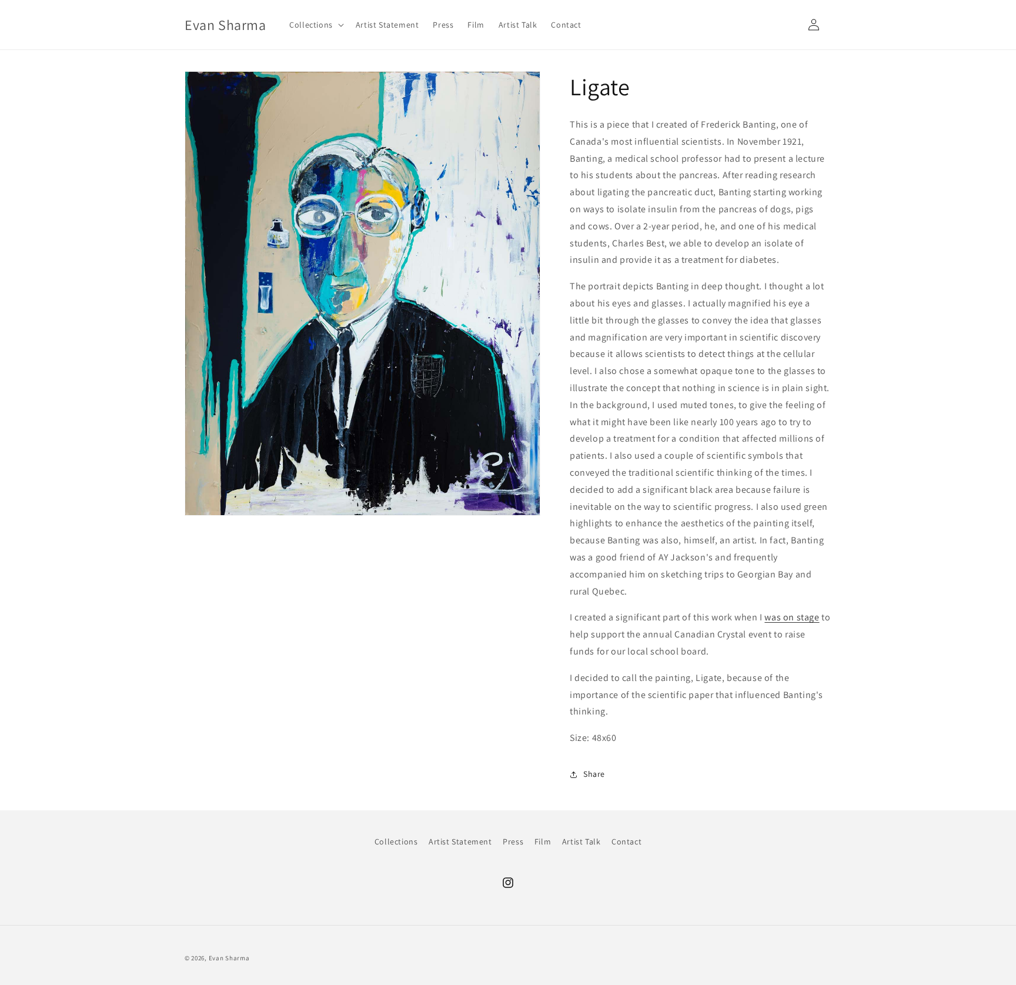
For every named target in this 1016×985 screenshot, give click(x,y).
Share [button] (594, 774)
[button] (315, 24)
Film (542, 841)
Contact (626, 841)
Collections (396, 841)
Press (513, 841)
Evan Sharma (229, 958)
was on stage (791, 617)
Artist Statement (460, 841)
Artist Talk (581, 841)
